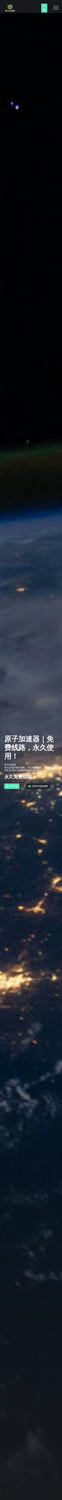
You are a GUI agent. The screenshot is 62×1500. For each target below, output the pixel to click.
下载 (44, 8)
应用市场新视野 (39, 786)
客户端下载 (12, 786)
